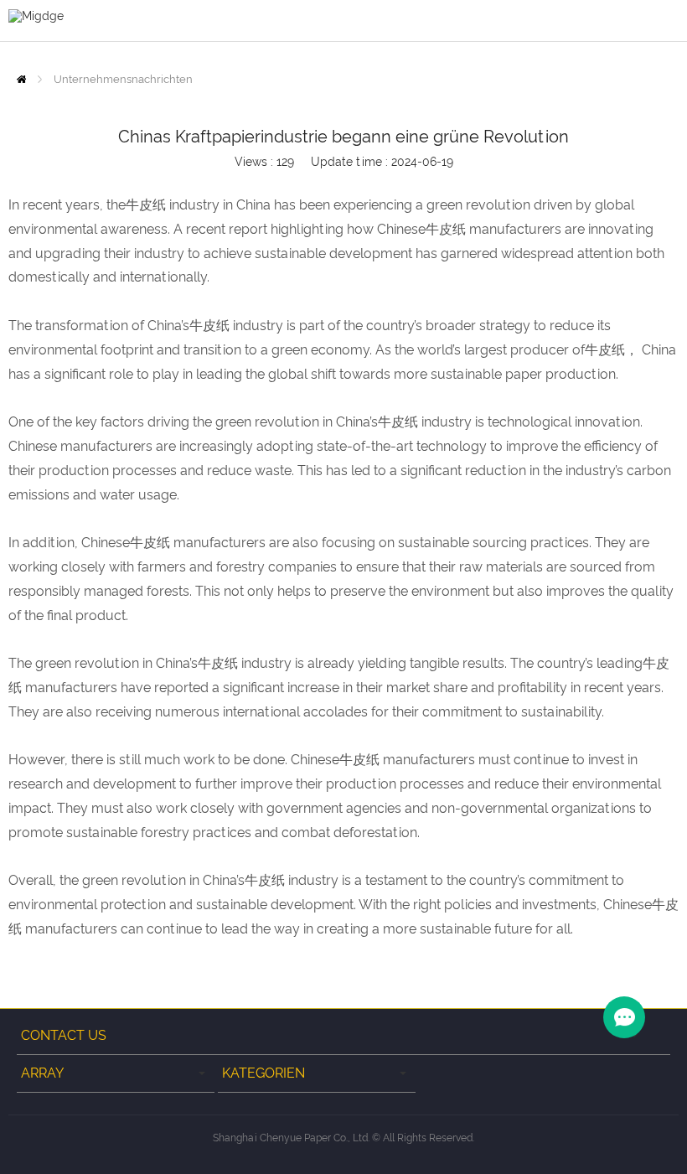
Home (21, 79)
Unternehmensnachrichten (123, 79)
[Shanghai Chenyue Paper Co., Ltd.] (36, 15)
